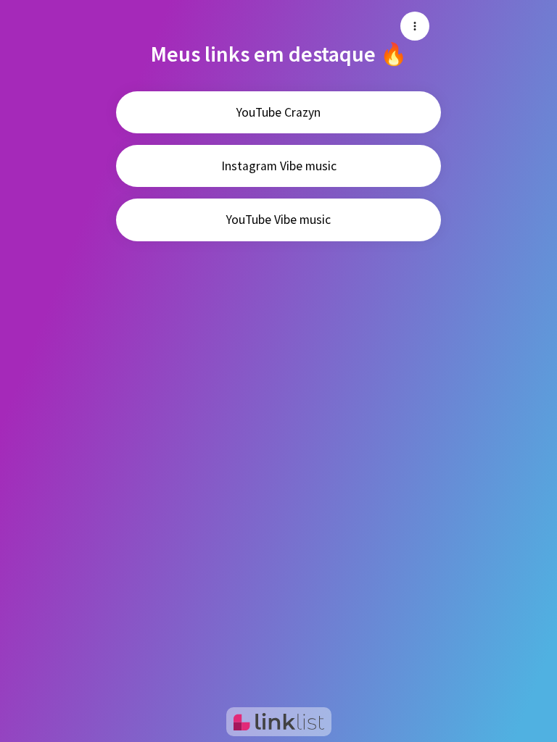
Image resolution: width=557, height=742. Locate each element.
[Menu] (414, 26)
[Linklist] (279, 721)
